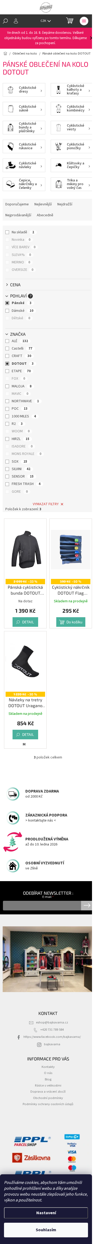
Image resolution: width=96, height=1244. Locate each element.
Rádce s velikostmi (48, 1085)
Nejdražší (64, 204)
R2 (17, 423)
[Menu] (84, 21)
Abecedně (45, 215)
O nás (48, 1073)
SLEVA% (21, 255)
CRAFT (21, 356)
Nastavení (46, 1213)
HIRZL (20, 439)
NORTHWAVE (25, 401)
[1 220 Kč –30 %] (25, 662)
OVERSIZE (22, 269)
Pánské (21, 303)
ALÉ (20, 341)
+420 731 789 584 (52, 1029)
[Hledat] (5, 21)
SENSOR (23, 476)
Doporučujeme (17, 204)
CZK (44, 21)
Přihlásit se (87, 905)
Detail (28, 622)
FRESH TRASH (26, 484)
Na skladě (23, 232)
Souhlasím (46, 1230)
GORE (20, 491)
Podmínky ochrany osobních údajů (48, 1104)
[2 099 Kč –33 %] (25, 549)
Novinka (21, 239)
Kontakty (48, 1066)
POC (19, 408)
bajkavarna (52, 1044)
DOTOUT (23, 363)
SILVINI (21, 469)
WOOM (21, 431)
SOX (19, 461)
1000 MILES (24, 416)
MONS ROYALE (26, 454)
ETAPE (21, 371)
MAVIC (20, 393)
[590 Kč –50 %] (70, 549)
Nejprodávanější (18, 215)
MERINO (21, 262)
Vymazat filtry (46, 504)
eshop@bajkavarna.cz (52, 1022)
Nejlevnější (43, 204)
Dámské (22, 310)
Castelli (22, 348)
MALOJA (21, 386)
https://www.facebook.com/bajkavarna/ (52, 1036)
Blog (48, 1079)
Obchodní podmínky (48, 1098)
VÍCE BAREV (23, 247)
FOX (18, 378)
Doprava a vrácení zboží (48, 1091)
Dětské (21, 318)
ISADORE (22, 446)
